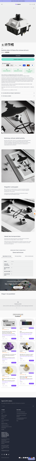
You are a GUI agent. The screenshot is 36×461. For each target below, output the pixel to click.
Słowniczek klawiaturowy (21, 411)
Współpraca (3, 416)
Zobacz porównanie (18, 287)
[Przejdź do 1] (2, 44)
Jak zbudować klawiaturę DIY (22, 413)
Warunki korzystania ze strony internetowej (6, 427)
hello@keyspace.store (5, 450)
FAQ (2, 413)
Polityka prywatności (5, 425)
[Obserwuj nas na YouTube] (6, 454)
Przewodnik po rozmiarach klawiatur (21, 416)
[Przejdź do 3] (9, 44)
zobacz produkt (13, 338)
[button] (5, 321)
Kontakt (2, 429)
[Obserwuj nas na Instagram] (4, 454)
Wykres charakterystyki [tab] (29, 256)
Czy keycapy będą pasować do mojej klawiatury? (22, 418)
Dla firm (2, 418)
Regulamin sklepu (4, 423)
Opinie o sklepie (4, 415)
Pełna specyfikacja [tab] (18, 256)
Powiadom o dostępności (18, 59)
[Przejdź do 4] (12, 44)
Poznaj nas (3, 411)
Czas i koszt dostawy (5, 420)
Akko (2, 48)
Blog (17, 420)
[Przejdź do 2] (6, 44)
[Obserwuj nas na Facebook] (2, 454)
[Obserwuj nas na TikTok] (8, 454)
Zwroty (2, 421)
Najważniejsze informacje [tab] (7, 256)
